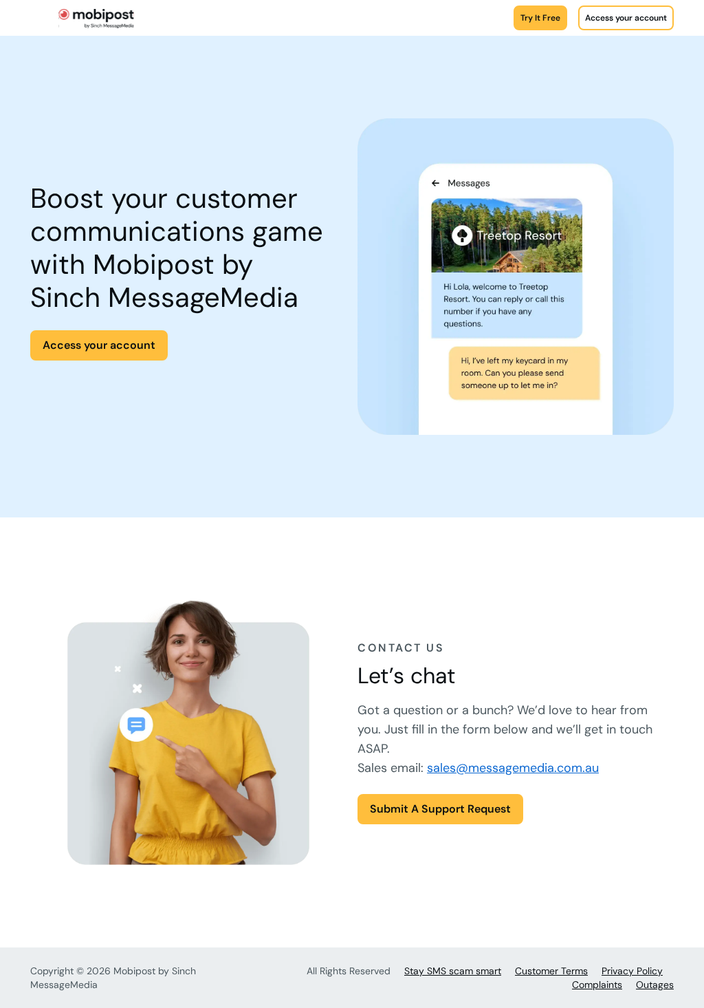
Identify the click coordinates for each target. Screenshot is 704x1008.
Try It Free (540, 17)
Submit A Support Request (440, 809)
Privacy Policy (632, 971)
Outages (655, 984)
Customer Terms (551, 971)
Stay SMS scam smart (452, 971)
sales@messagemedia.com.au (513, 768)
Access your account (626, 17)
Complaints (597, 984)
